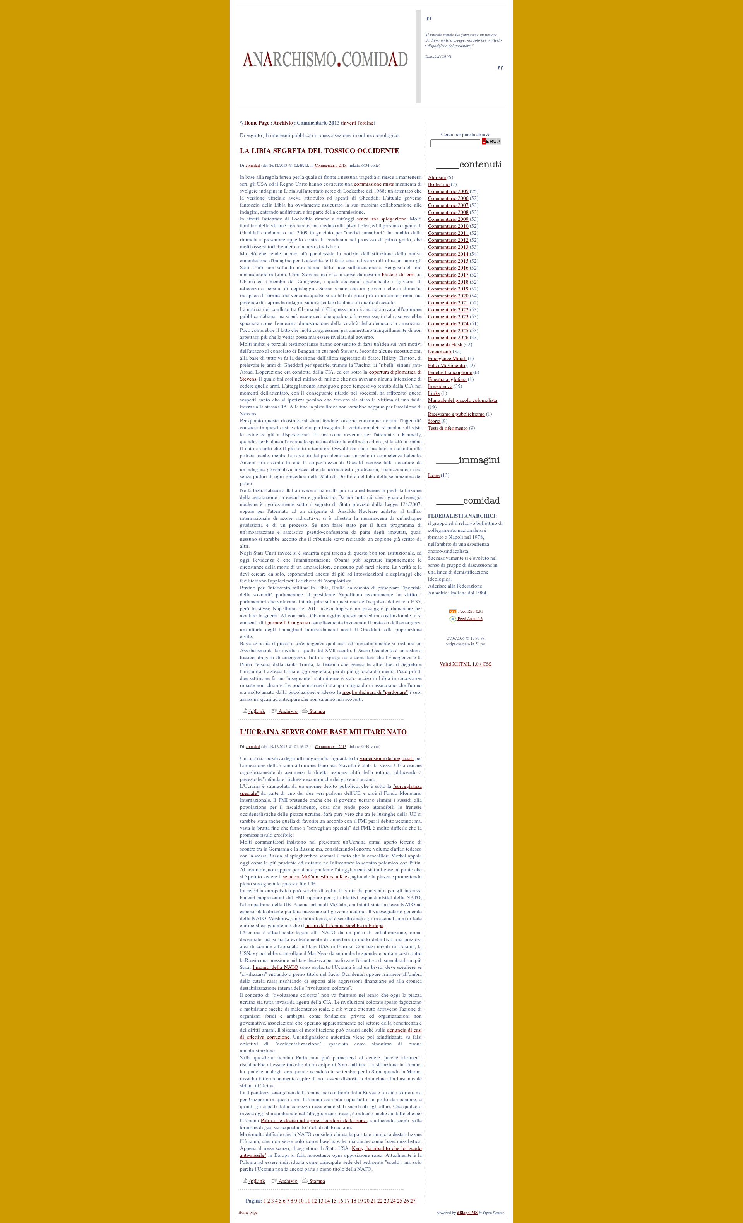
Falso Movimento (446, 365)
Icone (434, 474)
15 (334, 1200)
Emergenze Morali (447, 358)
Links (434, 392)
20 (367, 1200)
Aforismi (437, 177)
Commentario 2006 (448, 198)
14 (327, 1200)
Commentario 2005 (448, 191)
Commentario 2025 (448, 330)
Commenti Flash (445, 344)
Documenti (440, 351)
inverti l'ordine (357, 122)
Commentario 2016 (448, 267)
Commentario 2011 (448, 232)
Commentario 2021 (448, 302)
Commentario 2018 (448, 281)
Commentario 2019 (448, 288)
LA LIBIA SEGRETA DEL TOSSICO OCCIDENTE (319, 150)
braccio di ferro (398, 274)
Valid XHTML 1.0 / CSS (465, 663)
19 (360, 1200)
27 (413, 1200)
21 (373, 1200)
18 (353, 1200)
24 (393, 1200)
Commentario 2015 (448, 260)
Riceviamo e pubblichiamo (456, 413)
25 (399, 1200)
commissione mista (374, 183)
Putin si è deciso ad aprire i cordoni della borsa (314, 1120)
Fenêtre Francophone (450, 372)
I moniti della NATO (275, 966)
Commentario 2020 (448, 295)
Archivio (283, 122)
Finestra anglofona (447, 379)
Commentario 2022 (448, 309)
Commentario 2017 (448, 274)
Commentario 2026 (448, 337)
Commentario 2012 (448, 239)
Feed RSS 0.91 (470, 611)
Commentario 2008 (448, 211)
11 (307, 1200)
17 (347, 1200)
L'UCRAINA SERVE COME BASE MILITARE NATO (323, 732)
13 (321, 1200)
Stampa (316, 710)
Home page (247, 1212)
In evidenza (440, 386)
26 (406, 1200)
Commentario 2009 (448, 218)
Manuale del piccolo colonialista (462, 399)
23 (386, 1200)
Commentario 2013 (330, 165)
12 (314, 1200)
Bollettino (439, 184)
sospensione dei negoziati (387, 758)
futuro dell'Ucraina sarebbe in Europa (344, 925)
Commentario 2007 (448, 205)
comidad (253, 165)
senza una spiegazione (381, 218)
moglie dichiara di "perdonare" (375, 691)
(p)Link (256, 710)
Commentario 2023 (448, 316)
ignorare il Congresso (288, 622)
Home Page (256, 122)
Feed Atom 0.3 (470, 618)
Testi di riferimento (448, 427)
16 (340, 1200)
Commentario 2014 (448, 253)
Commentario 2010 (448, 225)
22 (380, 1200)
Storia (434, 420)
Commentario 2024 (448, 323)
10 (301, 1200)
